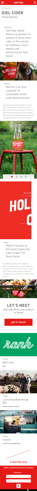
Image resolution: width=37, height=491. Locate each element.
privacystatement (26, 468)
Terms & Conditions (11, 468)
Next (34, 151)
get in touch (18, 322)
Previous (2, 151)
